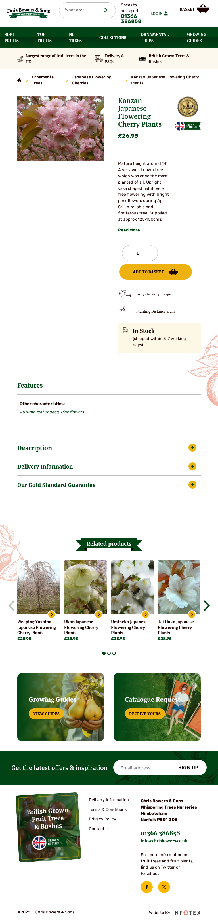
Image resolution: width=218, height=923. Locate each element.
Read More (129, 230)
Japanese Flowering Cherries (92, 80)
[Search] (104, 10)
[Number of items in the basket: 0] (194, 8)
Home (19, 80)
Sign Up (188, 767)
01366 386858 (131, 19)
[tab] (104, 653)
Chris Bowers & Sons (54, 912)
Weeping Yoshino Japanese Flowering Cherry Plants (36, 627)
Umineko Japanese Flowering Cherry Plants (129, 627)
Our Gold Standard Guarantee (56, 484)
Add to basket (148, 272)
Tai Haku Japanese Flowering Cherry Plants (176, 627)
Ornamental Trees (43, 80)
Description (34, 447)
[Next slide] (204, 605)
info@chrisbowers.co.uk (164, 840)
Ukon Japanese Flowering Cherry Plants (81, 627)
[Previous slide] (13, 605)
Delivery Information (45, 466)
